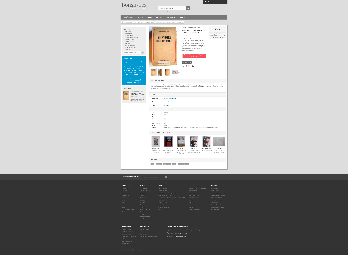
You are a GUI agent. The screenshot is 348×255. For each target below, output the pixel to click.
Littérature (125, 188)
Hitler (139, 83)
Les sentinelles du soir (206, 150)
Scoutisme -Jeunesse (195, 209)
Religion (124, 193)
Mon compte (171, 17)
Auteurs (159, 17)
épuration (138, 68)
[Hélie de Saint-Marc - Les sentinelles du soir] (206, 141)
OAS (135, 72)
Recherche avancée (172, 12)
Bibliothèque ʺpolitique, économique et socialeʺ (171, 198)
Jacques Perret (129, 35)
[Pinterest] (186, 66)
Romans (142, 207)
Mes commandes (144, 229)
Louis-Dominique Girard (136, 91)
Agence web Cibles (141, 250)
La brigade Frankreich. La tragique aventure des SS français (194, 152)
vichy (125, 72)
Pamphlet (142, 212)
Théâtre (142, 214)
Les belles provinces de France (197, 188)
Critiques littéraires (145, 191)
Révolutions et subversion (196, 205)
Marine (190, 200)
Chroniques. (143, 219)
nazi (139, 72)
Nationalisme (192, 202)
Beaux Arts (125, 200)
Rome (131, 67)
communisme (132, 77)
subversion (128, 63)
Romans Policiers (145, 209)
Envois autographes (163, 207)
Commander (186, 62)
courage (126, 79)
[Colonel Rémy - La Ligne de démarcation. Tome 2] (219, 141)
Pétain (126, 75)
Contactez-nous (126, 234)
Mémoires (142, 200)
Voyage (124, 202)
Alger (143, 72)
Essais (142, 195)
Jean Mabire (128, 43)
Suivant (179, 72)
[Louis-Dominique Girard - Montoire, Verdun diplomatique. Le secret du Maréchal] (126, 95)
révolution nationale (183, 164)
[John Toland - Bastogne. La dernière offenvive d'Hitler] (168, 141)
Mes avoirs (143, 232)
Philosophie (125, 195)
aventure (135, 63)
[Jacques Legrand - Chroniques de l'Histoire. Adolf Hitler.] (156, 141)
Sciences (124, 212)
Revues (191, 207)
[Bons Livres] (138, 5)
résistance (138, 81)
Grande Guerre (130, 81)
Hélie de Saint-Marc (130, 45)
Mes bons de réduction (146, 239)
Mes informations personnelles (148, 236)
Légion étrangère (162, 209)
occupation (136, 79)
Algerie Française (162, 191)
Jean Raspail (128, 31)
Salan (131, 75)
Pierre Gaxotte (128, 49)
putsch (129, 68)
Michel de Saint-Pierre (130, 47)
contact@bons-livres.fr (181, 236)
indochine (141, 70)
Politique (124, 198)
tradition (134, 71)
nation (141, 75)
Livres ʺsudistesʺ (193, 198)
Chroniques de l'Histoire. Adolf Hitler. (156, 151)
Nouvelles (142, 202)
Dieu (136, 74)
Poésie (142, 205)
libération (126, 67)
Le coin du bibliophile (128, 209)
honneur (130, 72)
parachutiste (141, 77)
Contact (183, 17)
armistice (141, 63)
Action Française (162, 188)
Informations (125, 239)
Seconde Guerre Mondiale (170, 98)
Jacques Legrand (156, 148)
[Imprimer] (193, 66)
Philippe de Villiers (129, 39)
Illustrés (142, 198)
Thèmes (140, 17)
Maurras (133, 61)
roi (133, 69)
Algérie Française (139, 67)
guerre (142, 79)
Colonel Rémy (219, 148)
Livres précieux (193, 191)
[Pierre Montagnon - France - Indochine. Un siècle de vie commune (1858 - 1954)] (181, 141)
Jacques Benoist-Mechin (131, 37)
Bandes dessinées (145, 216)
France (125, 77)
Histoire (124, 191)
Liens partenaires (127, 241)
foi (135, 83)
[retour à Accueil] (122, 22)
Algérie (141, 61)
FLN (131, 79)
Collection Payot (162, 200)
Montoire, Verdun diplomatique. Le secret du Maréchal (137, 94)
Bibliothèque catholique (164, 195)
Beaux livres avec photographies (167, 193)
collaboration (138, 65)
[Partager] (189, 66)
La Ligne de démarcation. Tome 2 (219, 151)
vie (137, 61)
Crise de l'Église (162, 202)
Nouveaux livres (126, 229)
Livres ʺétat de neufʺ (195, 195)
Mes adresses (144, 234)
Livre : (183, 36)
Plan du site (125, 243)
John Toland (168, 148)
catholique (127, 61)
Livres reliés (192, 193)
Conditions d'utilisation (129, 236)
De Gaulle (127, 71)
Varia (123, 207)
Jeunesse (124, 205)
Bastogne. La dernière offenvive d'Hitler (168, 151)
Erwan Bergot (128, 33)
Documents (167, 105)
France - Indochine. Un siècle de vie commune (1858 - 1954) (181, 152)
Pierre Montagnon (129, 41)
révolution (129, 83)
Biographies (143, 188)
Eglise (132, 65)
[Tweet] (183, 66)
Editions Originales (168, 102)
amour (127, 65)
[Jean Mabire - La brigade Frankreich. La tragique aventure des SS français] (194, 141)
